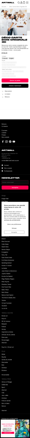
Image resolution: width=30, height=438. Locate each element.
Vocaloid (4, 305)
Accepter (14, 232)
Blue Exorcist (6, 241)
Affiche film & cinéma (8, 334)
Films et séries (6, 400)
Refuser (14, 228)
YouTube (14, 141)
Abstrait (4, 342)
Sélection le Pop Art (8, 432)
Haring (4, 329)
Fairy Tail (4, 255)
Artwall (8, 3)
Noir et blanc (5, 403)
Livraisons (5, 126)
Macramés (5, 362)
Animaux (4, 367)
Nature (4, 406)
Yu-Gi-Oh (4, 308)
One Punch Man (6, 287)
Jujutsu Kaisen (6, 273)
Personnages (5, 340)
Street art (5, 316)
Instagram (6, 141)
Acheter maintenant (15, 86)
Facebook (3, 141)
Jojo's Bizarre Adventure (9, 271)
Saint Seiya (5, 292)
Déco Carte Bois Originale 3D (18, 6)
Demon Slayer (6, 249)
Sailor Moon (5, 289)
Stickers (4, 370)
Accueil (4, 6)
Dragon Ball (5, 198)
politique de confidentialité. (12, 220)
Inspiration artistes (7, 332)
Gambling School (7, 263)
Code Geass (5, 244)
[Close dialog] (28, 420)
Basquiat (4, 324)
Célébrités (5, 384)
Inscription (15, 187)
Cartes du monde (7, 359)
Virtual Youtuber (7, 303)
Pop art (4, 318)
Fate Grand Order (7, 257)
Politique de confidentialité (10, 418)
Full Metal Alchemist (8, 260)
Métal (3, 354)
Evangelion (5, 252)
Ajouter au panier (15, 80)
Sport (3, 387)
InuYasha (4, 268)
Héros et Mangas (7, 382)
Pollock (4, 326)
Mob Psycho (5, 281)
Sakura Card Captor (7, 295)
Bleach (4, 238)
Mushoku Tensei (6, 284)
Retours (4, 124)
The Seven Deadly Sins (8, 297)
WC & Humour (6, 321)
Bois (3, 365)
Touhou (4, 300)
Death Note (5, 247)
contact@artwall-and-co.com (10, 160)
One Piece (5, 201)
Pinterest (10, 141)
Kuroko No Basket (7, 276)
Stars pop (5, 337)
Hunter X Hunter (7, 265)
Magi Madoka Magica (8, 279)
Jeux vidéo (5, 395)
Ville (3, 392)
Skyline (4, 357)
